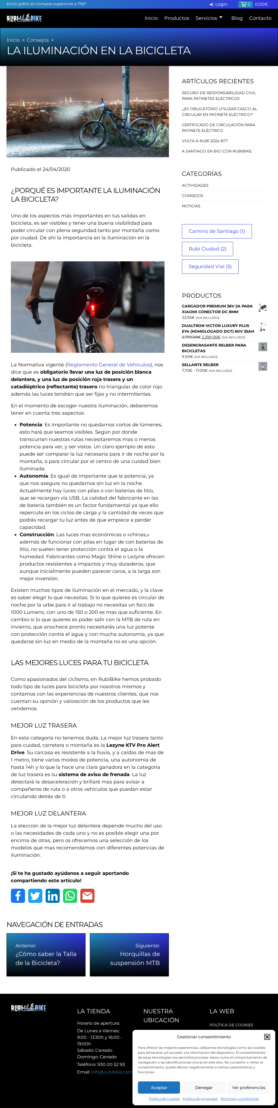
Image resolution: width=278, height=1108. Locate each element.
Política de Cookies (164, 1099)
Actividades (195, 185)
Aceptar (159, 1087)
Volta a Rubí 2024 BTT (205, 140)
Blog (237, 18)
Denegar (204, 1087)
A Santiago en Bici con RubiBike (217, 151)
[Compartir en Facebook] (18, 896)
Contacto (260, 18)
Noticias (191, 206)
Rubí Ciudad (207, 249)
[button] (267, 1037)
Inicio (151, 18)
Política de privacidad (200, 1099)
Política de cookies (231, 1025)
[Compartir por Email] (87, 896)
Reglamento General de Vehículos (108, 365)
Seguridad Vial (210, 266)
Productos (176, 18)
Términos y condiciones (239, 1099)
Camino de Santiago (217, 231)
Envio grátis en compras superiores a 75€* (46, 3)
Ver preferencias (249, 1087)
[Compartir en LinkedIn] (53, 896)
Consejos (38, 40)
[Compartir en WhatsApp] (70, 896)
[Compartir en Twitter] (35, 896)
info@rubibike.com (112, 1072)
